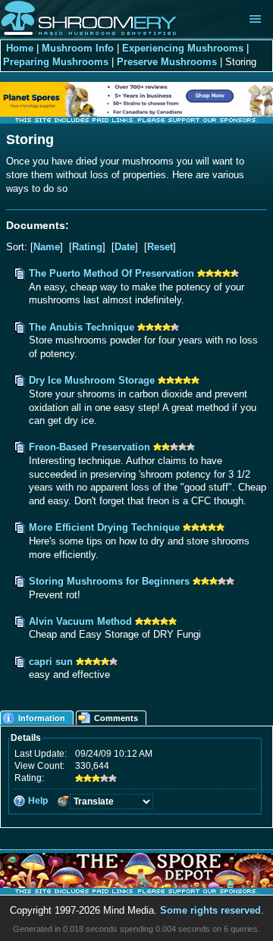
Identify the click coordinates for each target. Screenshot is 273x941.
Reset (160, 247)
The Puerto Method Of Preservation (111, 273)
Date (125, 247)
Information (41, 718)
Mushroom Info (78, 48)
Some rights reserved (210, 910)
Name (46, 247)
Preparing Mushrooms (55, 62)
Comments (116, 718)
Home (19, 48)
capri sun (52, 662)
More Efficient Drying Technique (104, 527)
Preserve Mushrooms (167, 62)
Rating (87, 247)
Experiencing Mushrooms (182, 48)
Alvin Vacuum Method (80, 621)
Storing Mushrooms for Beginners (109, 581)
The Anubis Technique (81, 327)
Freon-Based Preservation (89, 447)
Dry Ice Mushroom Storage (92, 380)
